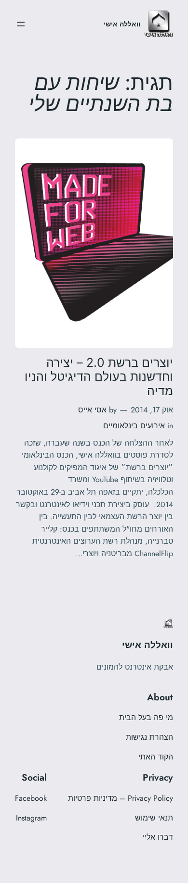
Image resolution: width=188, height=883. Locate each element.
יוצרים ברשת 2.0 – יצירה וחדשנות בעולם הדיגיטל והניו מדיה (99, 377)
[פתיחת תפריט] (21, 24)
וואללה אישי (122, 24)
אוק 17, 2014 (152, 409)
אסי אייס (92, 409)
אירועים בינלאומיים (134, 425)
